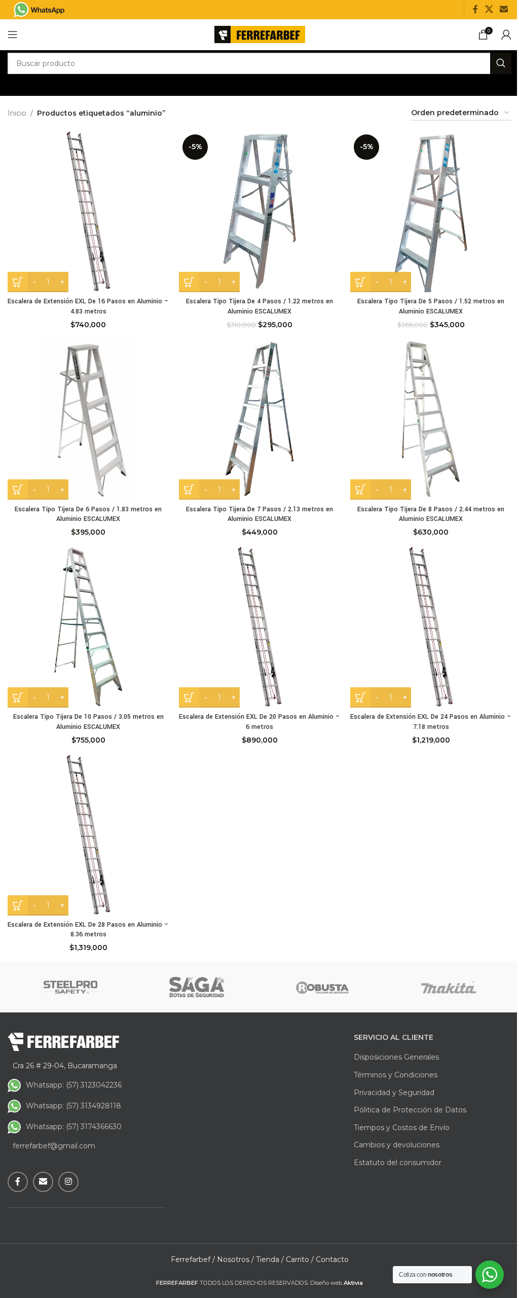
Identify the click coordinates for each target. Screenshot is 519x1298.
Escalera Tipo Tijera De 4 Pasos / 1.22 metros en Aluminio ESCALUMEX (259, 306)
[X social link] (488, 9)
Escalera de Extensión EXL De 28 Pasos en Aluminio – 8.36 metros (88, 929)
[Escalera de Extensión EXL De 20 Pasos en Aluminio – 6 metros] (259, 627)
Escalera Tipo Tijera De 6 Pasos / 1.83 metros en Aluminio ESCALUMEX (88, 514)
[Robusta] (323, 987)
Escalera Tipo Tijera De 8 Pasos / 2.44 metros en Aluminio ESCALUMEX (430, 514)
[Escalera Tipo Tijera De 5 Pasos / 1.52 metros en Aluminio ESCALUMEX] (430, 211)
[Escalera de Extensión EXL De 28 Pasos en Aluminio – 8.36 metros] (88, 835)
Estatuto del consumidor (397, 1162)
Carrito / (300, 1259)
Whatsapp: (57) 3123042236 (74, 1085)
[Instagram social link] (68, 1182)
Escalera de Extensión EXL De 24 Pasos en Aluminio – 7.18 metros (430, 721)
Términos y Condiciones (395, 1074)
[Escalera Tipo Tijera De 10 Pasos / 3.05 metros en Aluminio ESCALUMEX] (88, 627)
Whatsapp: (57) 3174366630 (74, 1126)
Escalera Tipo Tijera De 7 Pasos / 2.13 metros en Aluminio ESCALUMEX (259, 514)
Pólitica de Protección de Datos (410, 1109)
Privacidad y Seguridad (394, 1092)
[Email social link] (504, 9)
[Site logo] (259, 34)
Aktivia (353, 1282)
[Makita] (449, 987)
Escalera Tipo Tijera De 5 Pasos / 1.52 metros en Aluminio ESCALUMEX (430, 306)
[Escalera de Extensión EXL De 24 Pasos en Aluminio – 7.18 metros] (430, 627)
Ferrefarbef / (193, 1259)
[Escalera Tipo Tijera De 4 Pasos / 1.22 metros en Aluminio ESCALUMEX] (259, 211)
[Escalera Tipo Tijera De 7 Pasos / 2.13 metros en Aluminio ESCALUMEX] (259, 419)
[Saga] (197, 987)
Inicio (17, 113)
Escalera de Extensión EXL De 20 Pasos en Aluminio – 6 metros (259, 721)
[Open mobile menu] (13, 34)
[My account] (506, 34)
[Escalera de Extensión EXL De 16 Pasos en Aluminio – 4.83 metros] (88, 211)
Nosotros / (235, 1259)
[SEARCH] (500, 63)
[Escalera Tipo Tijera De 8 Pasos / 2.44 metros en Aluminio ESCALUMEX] (430, 419)
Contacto (332, 1259)
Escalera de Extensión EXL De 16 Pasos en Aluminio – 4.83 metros (88, 306)
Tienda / (270, 1259)
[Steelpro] (71, 987)
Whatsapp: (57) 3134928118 (73, 1105)
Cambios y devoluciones (396, 1144)
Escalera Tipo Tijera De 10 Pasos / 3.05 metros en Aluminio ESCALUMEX (88, 721)
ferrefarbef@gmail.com (54, 1145)
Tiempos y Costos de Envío (402, 1127)
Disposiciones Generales (396, 1057)
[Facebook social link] (475, 9)
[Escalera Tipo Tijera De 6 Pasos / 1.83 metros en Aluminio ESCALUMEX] (88, 419)
